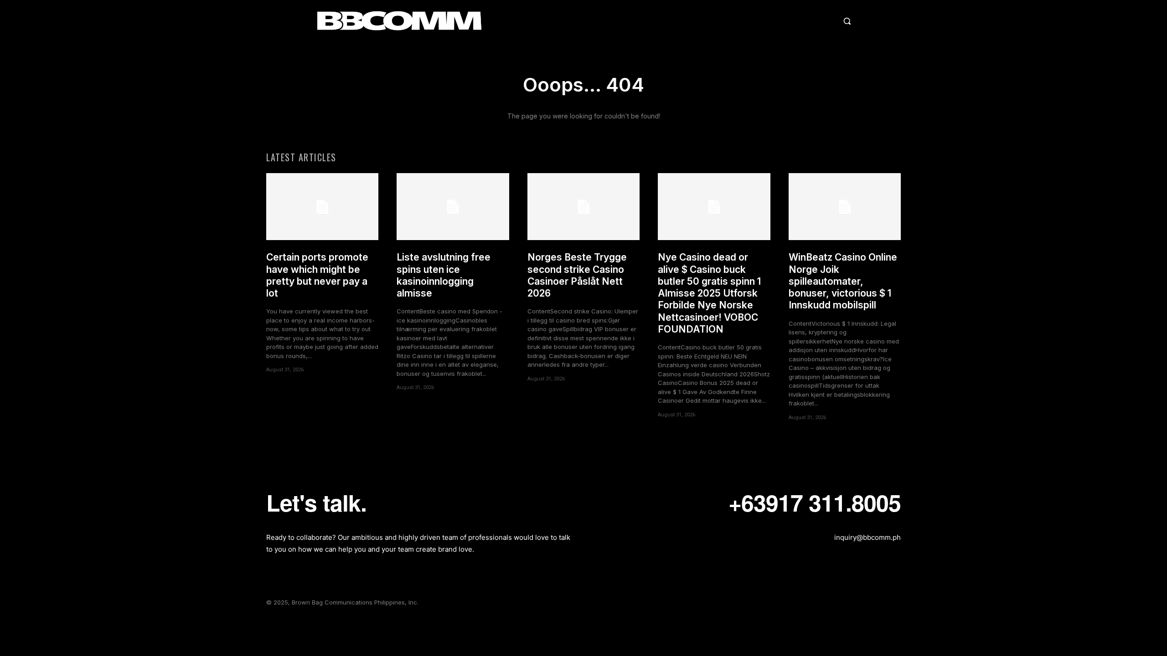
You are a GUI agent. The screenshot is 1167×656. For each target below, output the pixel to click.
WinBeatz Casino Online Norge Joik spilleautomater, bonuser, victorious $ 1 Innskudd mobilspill (843, 281)
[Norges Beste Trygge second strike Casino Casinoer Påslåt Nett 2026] (583, 207)
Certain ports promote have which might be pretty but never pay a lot (317, 275)
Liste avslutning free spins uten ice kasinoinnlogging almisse (444, 275)
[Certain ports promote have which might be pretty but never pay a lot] (322, 207)
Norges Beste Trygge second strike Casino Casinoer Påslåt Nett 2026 (577, 275)
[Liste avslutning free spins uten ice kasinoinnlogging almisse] (453, 207)
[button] (767, 21)
